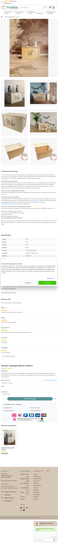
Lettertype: (4, 392)
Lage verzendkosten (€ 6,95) (19, 12)
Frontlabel (24, 517)
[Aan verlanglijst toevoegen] (55, 398)
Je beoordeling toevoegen (8, 356)
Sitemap (35, 499)
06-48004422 (5, 484)
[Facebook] (21, 508)
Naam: (2, 386)
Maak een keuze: (6, 380)
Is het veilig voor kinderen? (8, 289)
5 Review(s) (3, 368)
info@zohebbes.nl (34, 200)
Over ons (35, 474)
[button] (50, 7)
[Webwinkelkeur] (51, 470)
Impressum (36, 497)
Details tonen (50, 278)
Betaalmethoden (37, 479)
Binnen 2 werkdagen (35, 407)
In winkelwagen (31, 399)
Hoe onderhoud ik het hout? (8, 293)
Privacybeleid (36, 494)
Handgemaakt (40, 13)
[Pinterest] (21, 510)
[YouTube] (24, 510)
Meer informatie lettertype (50, 380)
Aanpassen (28, 282)
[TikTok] (27, 508)
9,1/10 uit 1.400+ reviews (7, 12)
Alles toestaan (47, 282)
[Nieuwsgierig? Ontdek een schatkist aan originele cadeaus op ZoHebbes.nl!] (9, 7)
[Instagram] (24, 508)
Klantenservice (37, 476)
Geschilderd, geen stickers (31, 12)
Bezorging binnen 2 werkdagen (51, 12)
